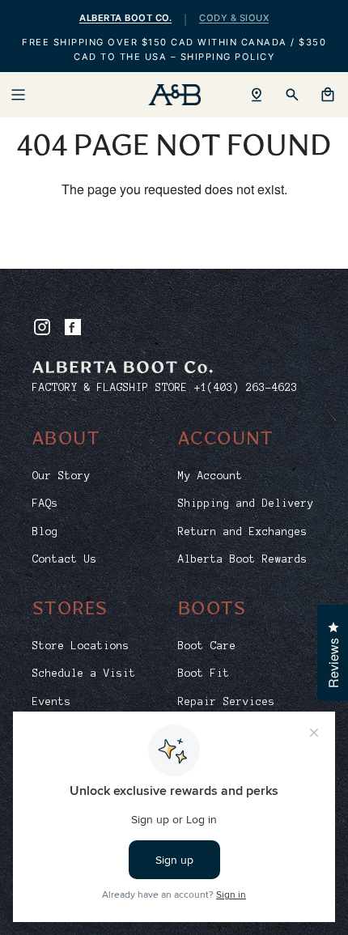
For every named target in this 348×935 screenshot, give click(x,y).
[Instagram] (42, 327)
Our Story (61, 476)
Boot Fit (204, 673)
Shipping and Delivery (246, 503)
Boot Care (207, 646)
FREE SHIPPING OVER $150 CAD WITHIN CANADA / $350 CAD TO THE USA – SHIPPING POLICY (174, 49)
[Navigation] (18, 95)
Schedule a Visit (84, 673)
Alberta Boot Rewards (243, 559)
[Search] (292, 95)
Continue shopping (174, 240)
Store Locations (80, 646)
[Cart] (328, 95)
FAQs (45, 503)
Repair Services (226, 702)
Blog (45, 532)
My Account (210, 476)
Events (51, 702)
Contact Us (64, 559)
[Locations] (256, 95)
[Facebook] (73, 327)
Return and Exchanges (243, 532)
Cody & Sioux (234, 17)
